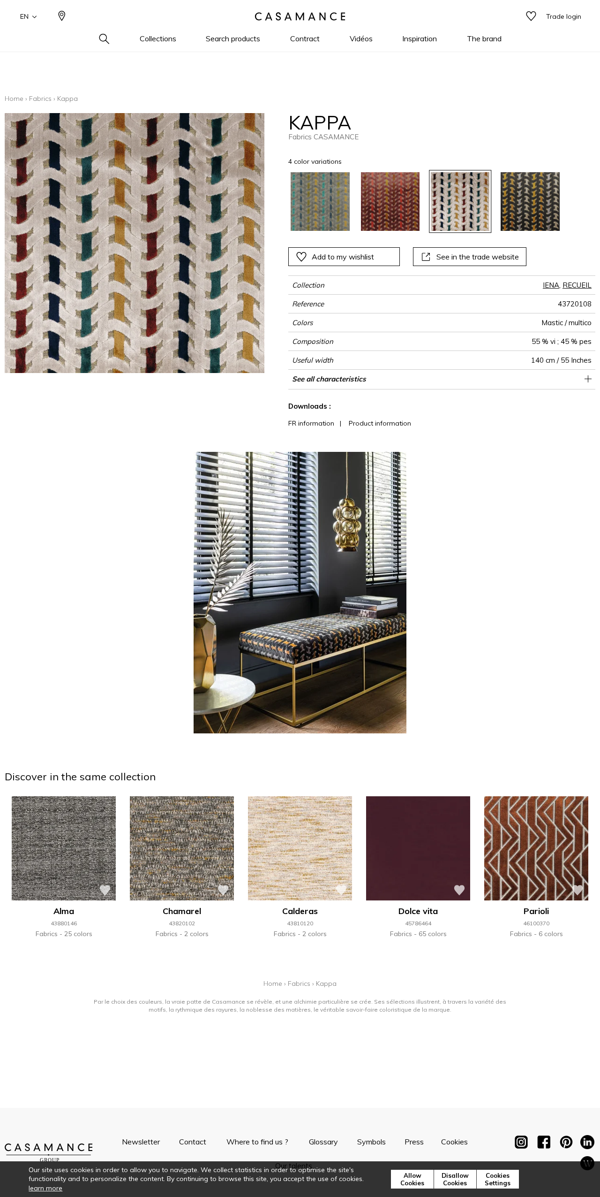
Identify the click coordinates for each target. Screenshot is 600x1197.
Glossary (323, 1141)
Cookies (454, 1141)
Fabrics (40, 98)
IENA (551, 285)
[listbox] (419, 201)
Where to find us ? (257, 1141)
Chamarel (182, 911)
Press (414, 1141)
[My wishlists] (531, 17)
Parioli (536, 911)
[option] (320, 201)
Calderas (300, 911)
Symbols (371, 1141)
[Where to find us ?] (62, 17)
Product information (380, 423)
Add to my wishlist (343, 256)
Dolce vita (418, 911)
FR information (311, 423)
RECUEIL (577, 285)
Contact (192, 1141)
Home (14, 98)
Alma (63, 911)
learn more (45, 1188)
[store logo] (300, 16)
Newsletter (141, 1141)
